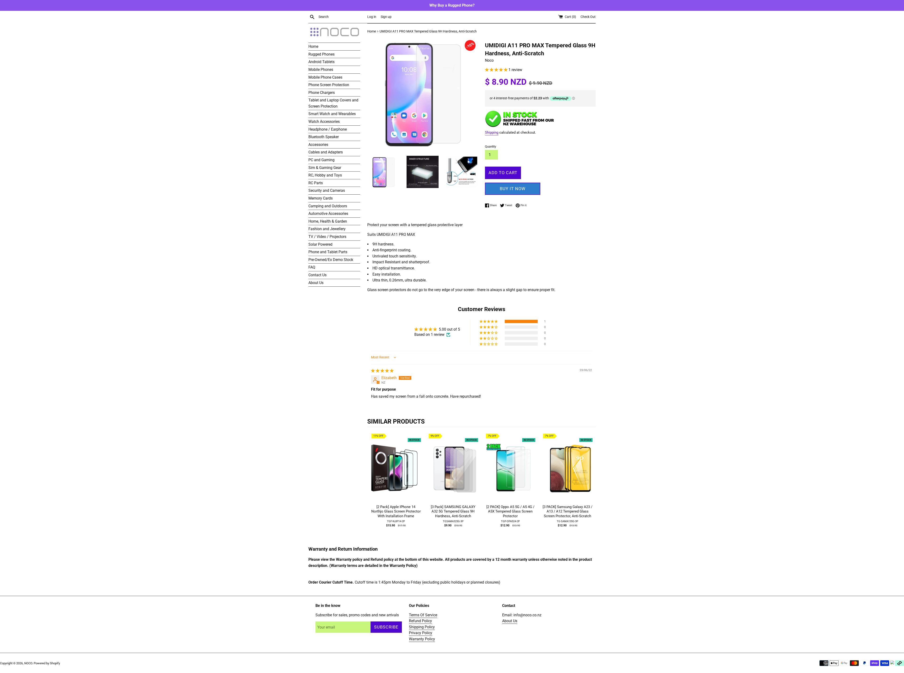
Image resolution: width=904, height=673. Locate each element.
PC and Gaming (321, 160)
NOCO (28, 663)
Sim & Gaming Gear (324, 167)
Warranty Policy (422, 639)
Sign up (386, 17)
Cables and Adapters (325, 152)
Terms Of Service (423, 615)
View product (396, 473)
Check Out (588, 17)
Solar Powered (320, 244)
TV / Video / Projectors (327, 236)
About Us (315, 282)
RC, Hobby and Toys (325, 175)
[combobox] (342, 16)
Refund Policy (420, 621)
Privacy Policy (420, 633)
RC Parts (315, 183)
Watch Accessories (324, 121)
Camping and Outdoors (327, 206)
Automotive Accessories (328, 213)
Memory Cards (320, 198)
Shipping (491, 132)
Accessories (318, 144)
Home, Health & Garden (327, 221)
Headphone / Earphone (327, 129)
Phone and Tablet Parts (327, 252)
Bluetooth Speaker (323, 137)
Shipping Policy (422, 627)
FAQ (311, 267)
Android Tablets (321, 62)
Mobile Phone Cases (325, 77)
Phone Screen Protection (328, 85)
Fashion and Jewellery (327, 229)
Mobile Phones (320, 69)
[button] (496, 70)
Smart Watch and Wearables (332, 114)
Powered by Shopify (47, 663)
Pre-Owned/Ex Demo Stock (330, 259)
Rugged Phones (321, 54)
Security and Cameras (326, 190)
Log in (371, 17)
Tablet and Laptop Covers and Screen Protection (333, 103)
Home (313, 46)
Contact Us (317, 275)
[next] (591, 487)
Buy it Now (512, 188)
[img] (382, 371)
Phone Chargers (321, 92)
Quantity (490, 146)
